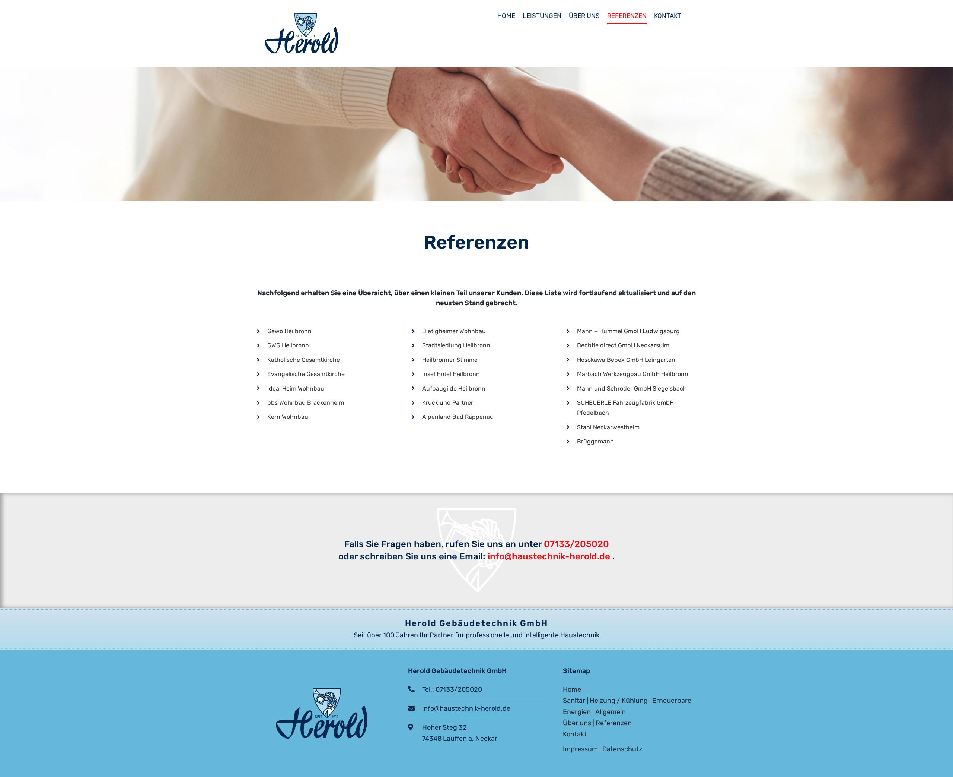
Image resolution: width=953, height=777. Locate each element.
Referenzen (614, 723)
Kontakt (575, 734)
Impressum (580, 749)
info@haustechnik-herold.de (547, 556)
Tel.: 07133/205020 (448, 689)
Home (572, 689)
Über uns (577, 723)
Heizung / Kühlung (619, 701)
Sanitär (574, 701)
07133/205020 (576, 544)
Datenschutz (622, 749)
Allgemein (610, 712)
